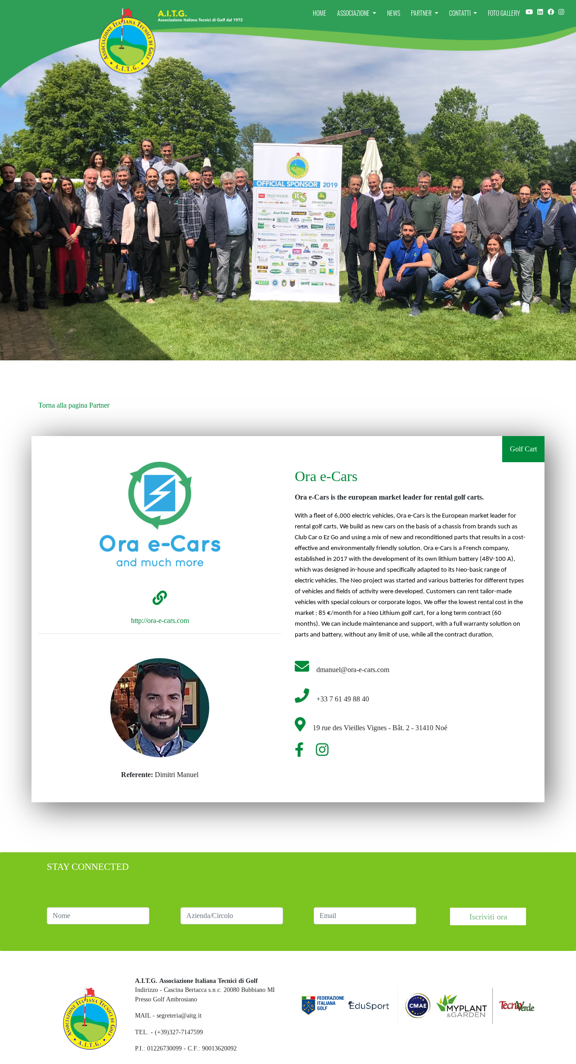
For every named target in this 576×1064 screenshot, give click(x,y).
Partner (422, 13)
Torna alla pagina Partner (73, 405)
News (393, 13)
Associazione (354, 13)
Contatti (460, 13)
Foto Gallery (504, 13)
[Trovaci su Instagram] (540, 11)
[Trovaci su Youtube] (529, 11)
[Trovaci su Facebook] (551, 11)
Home (319, 13)
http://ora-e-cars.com (160, 620)
